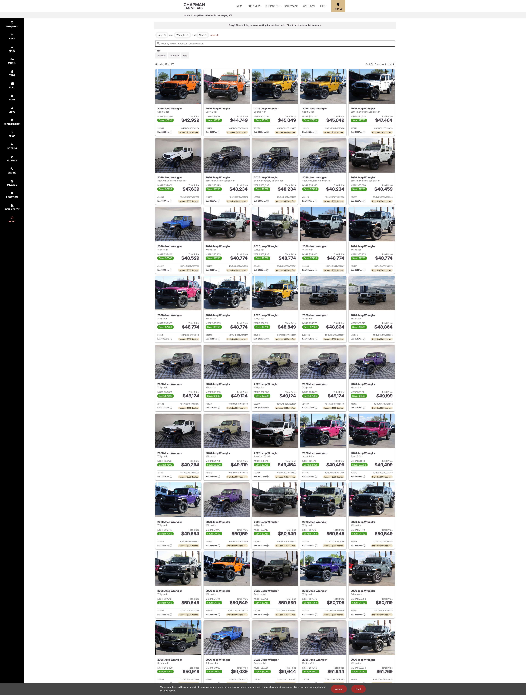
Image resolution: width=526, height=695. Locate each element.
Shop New (254, 6)
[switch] (161, 55)
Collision (309, 6)
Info (322, 6)
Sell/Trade (291, 6)
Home (239, 6)
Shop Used (272, 6)
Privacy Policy (167, 690)
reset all (214, 35)
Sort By (369, 64)
